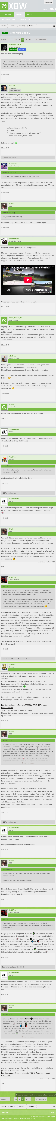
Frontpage (7, 14)
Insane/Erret (14, 239)
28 (26, 39)
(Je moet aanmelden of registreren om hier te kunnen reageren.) (35, 1095)
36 (36, 39)
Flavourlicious (15, 45)
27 (23, 40)
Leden (29, 14)
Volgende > (42, 39)
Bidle (11, 204)
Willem (12, 86)
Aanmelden (48, 2)
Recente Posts (25, 19)
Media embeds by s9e (28, 1118)
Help (52, 1112)
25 (16, 39)
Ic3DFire (5, 493)
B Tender (5, 158)
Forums (19, 14)
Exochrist (13, 164)
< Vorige (3, 39)
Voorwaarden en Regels (38, 1116)
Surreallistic (14, 429)
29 (29, 39)
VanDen (12, 457)
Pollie (11, 404)
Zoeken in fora (10, 19)
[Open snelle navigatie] (54, 26)
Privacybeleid (51, 1116)
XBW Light (5, 1112)
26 (19, 39)
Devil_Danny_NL (16, 318)
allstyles (12, 356)
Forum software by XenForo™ (10, 1118)
